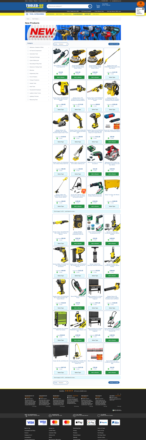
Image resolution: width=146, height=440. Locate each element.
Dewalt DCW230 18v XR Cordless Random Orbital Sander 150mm (78, 67)
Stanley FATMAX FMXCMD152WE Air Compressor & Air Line (77, 233)
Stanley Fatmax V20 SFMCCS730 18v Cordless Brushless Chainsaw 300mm (78, 99)
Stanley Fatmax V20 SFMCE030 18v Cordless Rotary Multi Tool (61, 163)
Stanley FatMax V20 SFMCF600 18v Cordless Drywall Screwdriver (61, 265)
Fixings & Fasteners (39, 80)
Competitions (28, 437)
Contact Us (51, 428)
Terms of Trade (101, 428)
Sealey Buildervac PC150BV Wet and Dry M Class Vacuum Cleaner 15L (78, 362)
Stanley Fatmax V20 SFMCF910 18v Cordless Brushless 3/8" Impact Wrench (61, 297)
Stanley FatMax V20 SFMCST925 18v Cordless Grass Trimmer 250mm (60, 196)
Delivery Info (52, 435)
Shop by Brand (76, 435)
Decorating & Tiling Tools (39, 63)
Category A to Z (28, 435)
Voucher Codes (101, 437)
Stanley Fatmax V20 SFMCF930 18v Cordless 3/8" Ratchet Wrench (61, 233)
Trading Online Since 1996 (57, 415)
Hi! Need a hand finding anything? (139, 11)
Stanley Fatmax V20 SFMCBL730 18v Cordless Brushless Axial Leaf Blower (112, 297)
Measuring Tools (39, 99)
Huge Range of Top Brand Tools (34, 415)
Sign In (49, 1)
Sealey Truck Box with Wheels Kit (112, 195)
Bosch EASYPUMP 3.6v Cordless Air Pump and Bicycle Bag (112, 362)
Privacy (75, 430)
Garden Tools (39, 83)
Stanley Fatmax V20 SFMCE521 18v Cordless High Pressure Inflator (61, 99)
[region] (73, 401)
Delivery (30, 1)
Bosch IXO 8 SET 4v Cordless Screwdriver (95, 163)
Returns (35, 1)
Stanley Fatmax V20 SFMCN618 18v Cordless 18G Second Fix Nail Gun (78, 265)
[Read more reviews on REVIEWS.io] (117, 410)
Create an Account (42, 1)
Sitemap (75, 437)
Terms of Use (101, 430)
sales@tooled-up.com (116, 1)
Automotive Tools (39, 53)
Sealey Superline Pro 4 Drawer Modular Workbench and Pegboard (95, 297)
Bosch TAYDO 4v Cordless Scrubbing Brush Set (95, 232)
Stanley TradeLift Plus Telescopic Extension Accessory (95, 264)
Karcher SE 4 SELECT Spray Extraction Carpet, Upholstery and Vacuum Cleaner (78, 196)
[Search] (90, 6)
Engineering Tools (39, 73)
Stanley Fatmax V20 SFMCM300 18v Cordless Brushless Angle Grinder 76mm (60, 131)
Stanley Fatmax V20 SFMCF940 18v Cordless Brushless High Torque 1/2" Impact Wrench (95, 131)
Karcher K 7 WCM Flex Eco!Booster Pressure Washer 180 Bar (112, 233)
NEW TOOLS (59, 14)
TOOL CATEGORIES (36, 14)
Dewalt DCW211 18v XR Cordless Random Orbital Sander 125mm (95, 67)
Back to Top (27, 428)
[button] (118, 394)
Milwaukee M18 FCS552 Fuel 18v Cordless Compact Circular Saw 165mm (112, 163)
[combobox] (67, 6)
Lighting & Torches (39, 96)
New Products (35, 18)
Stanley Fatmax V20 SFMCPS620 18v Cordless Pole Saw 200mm (112, 67)
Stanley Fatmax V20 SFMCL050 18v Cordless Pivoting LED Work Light (78, 131)
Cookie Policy (52, 430)
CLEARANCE (78, 14)
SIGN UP (87, 14)
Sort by (55, 44)
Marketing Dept (77, 428)
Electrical (39, 70)
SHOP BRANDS (50, 14)
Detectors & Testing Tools (39, 67)
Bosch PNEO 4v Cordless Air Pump (78, 297)
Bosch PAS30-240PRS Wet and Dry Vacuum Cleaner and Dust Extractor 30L (112, 330)
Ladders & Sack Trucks (39, 93)
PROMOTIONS (67, 14)
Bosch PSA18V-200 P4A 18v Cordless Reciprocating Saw (95, 195)
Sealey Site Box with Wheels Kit (60, 360)
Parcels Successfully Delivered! (82, 415)
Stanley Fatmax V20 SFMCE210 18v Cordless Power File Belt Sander (95, 99)
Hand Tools (39, 86)
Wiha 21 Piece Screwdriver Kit (95, 360)
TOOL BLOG (96, 14)
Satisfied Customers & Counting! (107, 415)
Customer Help (52, 432)
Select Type (112, 77)
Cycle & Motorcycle (39, 60)
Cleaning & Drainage (39, 57)
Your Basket (105, 3)
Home (26, 1)
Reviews (75, 432)
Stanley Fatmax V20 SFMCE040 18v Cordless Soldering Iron (78, 163)
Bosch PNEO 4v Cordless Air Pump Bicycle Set (61, 66)
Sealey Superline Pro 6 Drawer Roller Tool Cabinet (60, 329)
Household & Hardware (39, 89)
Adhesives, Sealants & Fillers (39, 47)
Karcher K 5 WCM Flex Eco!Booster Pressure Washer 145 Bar (112, 265)
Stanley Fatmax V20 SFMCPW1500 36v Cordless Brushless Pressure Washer (112, 99)
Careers (26, 432)
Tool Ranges (101, 432)
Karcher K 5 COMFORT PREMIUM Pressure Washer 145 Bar (78, 330)
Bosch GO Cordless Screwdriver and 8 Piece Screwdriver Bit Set (112, 131)
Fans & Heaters (39, 76)
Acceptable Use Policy (30, 430)
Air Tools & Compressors (39, 50)
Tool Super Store (102, 435)
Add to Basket (60, 77)
